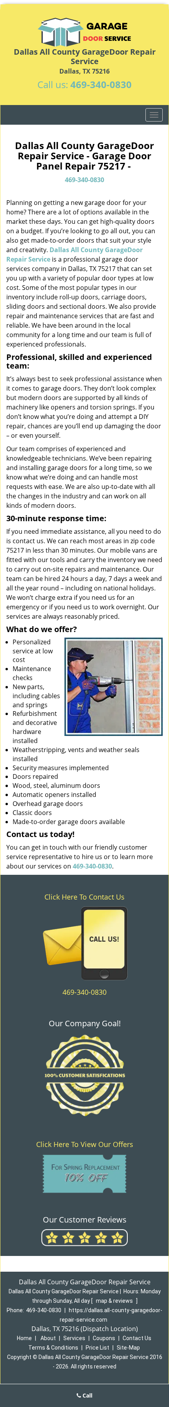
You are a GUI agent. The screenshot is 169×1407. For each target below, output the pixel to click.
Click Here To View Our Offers (84, 1144)
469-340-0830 (101, 84)
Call (86, 1395)
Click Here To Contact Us (84, 897)
